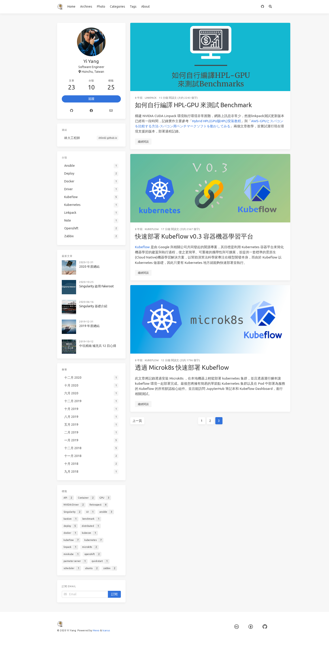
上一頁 (137, 421)
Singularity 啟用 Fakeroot (96, 286)
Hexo (96, 630)
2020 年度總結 (89, 266)
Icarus (106, 630)
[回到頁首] (302, 642)
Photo (101, 6)
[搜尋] (270, 6)
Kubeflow (152, 229)
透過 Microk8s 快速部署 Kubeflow (182, 367)
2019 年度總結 (89, 326)
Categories (117, 6)
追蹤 (91, 98)
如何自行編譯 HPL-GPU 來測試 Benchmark (193, 104)
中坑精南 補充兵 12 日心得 (97, 346)
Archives (86, 6)
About (145, 6)
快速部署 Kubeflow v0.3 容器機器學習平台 (194, 236)
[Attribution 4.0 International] (251, 626)
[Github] (71, 110)
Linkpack (150, 97)
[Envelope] (111, 110)
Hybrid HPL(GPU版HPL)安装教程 (216, 121)
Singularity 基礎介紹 (93, 306)
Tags (133, 6)
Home (71, 6)
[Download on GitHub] (263, 6)
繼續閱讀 (143, 141)
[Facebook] (91, 110)
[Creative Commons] (236, 626)
